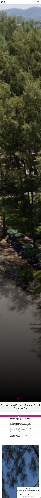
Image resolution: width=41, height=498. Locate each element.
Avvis (28, 494)
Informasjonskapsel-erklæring (26, 496)
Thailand (15, 424)
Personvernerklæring (32, 496)
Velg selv (36, 494)
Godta (21, 494)
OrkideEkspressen (3, 2)
